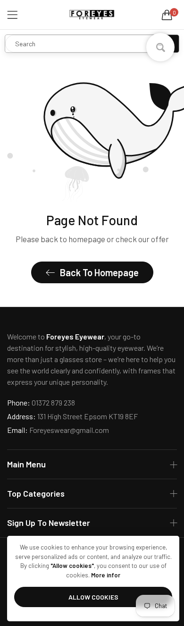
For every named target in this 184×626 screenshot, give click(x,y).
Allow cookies (93, 597)
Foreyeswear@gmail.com (58, 429)
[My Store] (92, 14)
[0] (167, 14)
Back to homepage (99, 272)
